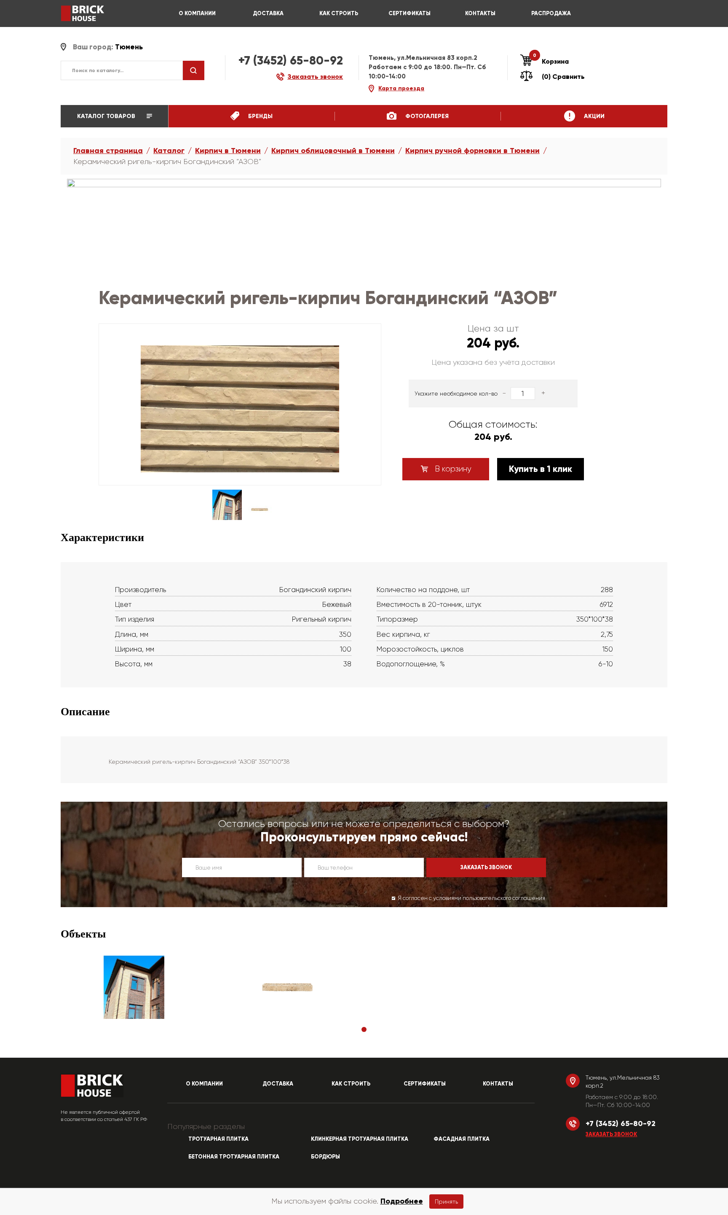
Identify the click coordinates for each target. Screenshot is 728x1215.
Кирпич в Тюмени (228, 150)
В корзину (452, 469)
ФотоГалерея (426, 116)
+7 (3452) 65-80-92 (290, 60)
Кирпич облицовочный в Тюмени (333, 150)
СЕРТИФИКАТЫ (409, 13)
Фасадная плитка (462, 1139)
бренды (259, 116)
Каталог (169, 150)
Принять (446, 1201)
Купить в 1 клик (540, 468)
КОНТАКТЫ (480, 13)
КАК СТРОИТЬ (338, 13)
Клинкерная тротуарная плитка (359, 1139)
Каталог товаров (107, 116)
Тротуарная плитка (218, 1139)
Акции (593, 116)
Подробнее (401, 1201)
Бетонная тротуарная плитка (233, 1156)
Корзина (551, 61)
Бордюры (325, 1156)
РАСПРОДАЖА (551, 13)
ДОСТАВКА (268, 13)
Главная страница (108, 150)
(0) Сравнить (563, 77)
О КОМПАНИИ (197, 13)
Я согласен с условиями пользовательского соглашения (471, 898)
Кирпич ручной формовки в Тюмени (472, 150)
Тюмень (129, 47)
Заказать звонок (611, 1134)
